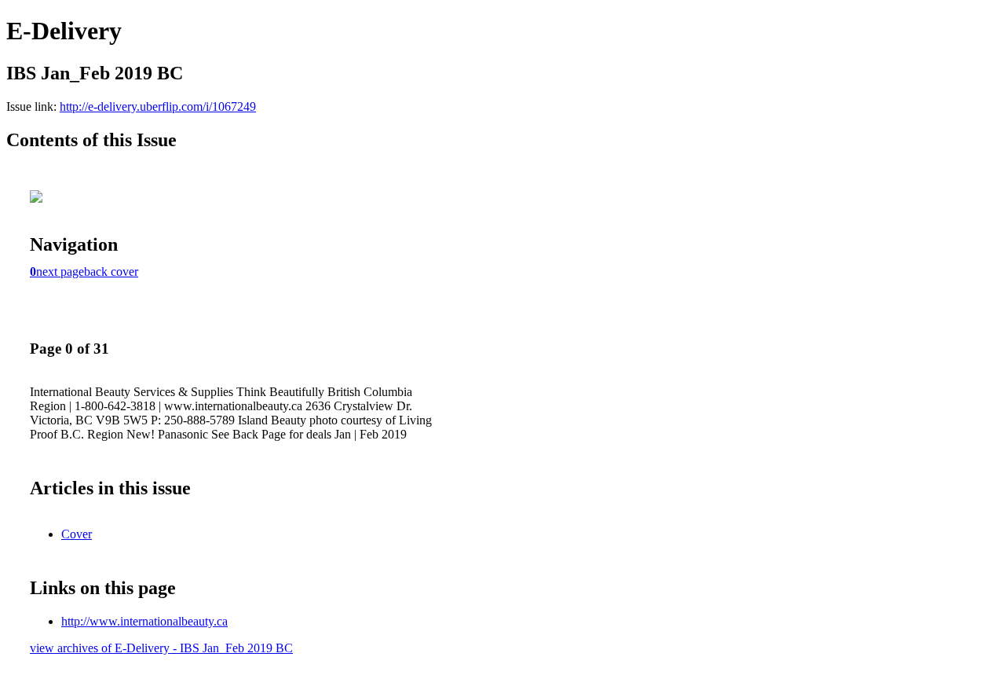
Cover (76, 534)
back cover (111, 271)
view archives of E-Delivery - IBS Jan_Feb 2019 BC (161, 648)
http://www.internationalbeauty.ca (144, 621)
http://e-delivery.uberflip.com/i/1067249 (158, 106)
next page (60, 271)
